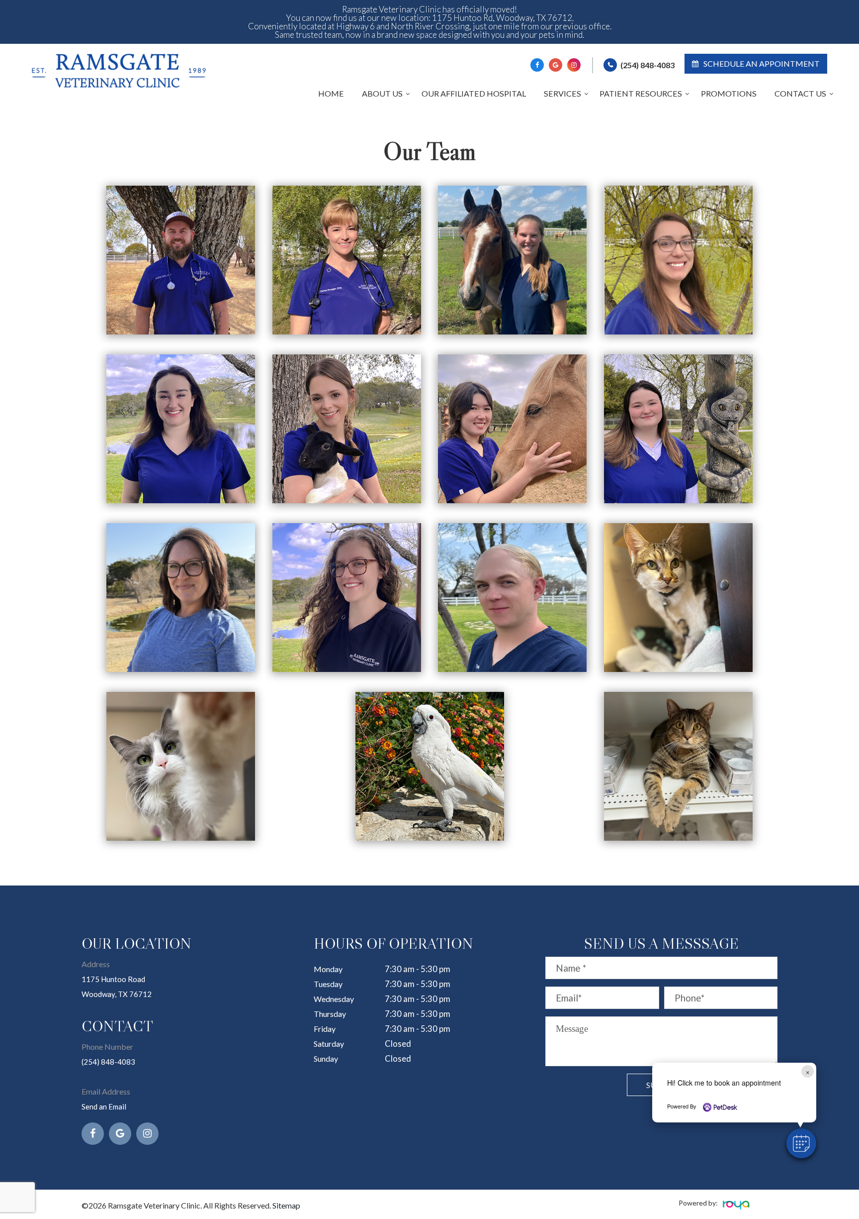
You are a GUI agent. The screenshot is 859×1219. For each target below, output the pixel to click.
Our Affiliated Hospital (474, 93)
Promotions (729, 93)
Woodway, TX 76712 (117, 994)
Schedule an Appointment (761, 63)
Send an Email (104, 1106)
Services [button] (562, 93)
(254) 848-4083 (647, 65)
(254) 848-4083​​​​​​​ (108, 1061)
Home (331, 93)
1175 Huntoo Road (113, 979)
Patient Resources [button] (641, 93)
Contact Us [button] (800, 93)
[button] (801, 1143)
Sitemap (286, 1205)
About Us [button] (382, 93)
